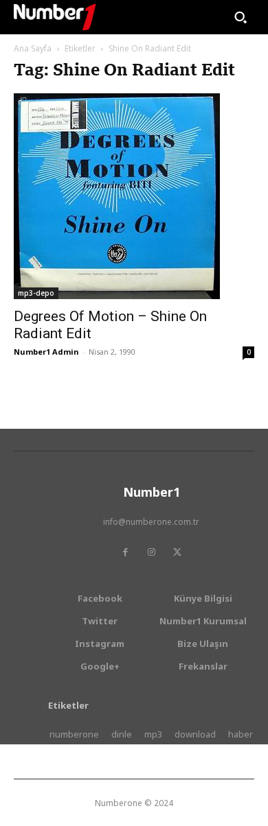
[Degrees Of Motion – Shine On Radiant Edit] (134, 196)
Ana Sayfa (33, 48)
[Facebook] (125, 552)
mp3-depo (36, 293)
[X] (177, 552)
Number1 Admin (46, 351)
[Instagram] (151, 552)
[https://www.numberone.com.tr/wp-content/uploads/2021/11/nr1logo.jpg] (55, 17)
